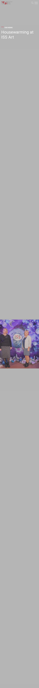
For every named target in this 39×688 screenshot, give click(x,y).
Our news (8, 27)
